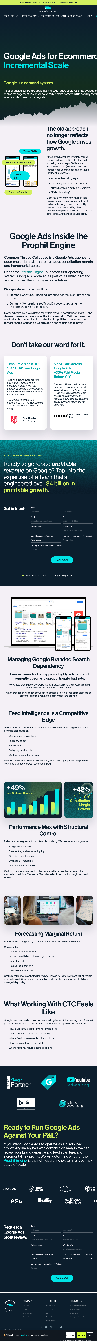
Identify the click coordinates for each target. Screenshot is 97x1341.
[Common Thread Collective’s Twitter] (51, 1327)
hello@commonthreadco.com (13, 1329)
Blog (47, 1313)
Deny (90, 1335)
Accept (81, 1335)
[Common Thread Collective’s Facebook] (36, 1327)
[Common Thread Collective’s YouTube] (46, 1327)
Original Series (51, 1321)
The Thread (74, 1313)
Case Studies (50, 1306)
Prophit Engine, (32, 272)
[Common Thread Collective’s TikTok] (61, 1327)
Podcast (49, 1317)
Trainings (49, 1309)
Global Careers (28, 1313)
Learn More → (74, 2)
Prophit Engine (15, 1160)
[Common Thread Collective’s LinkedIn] (56, 1327)
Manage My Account (77, 1317)
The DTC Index (75, 1309)
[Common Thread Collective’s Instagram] (41, 1327)
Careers (25, 1309)
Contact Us (26, 1317)
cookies (24, 1335)
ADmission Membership (78, 1306)
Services (26, 1306)
